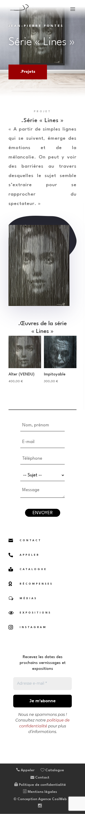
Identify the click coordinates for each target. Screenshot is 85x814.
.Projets (27, 72)
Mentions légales (42, 792)
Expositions (35, 613)
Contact (31, 540)
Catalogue (33, 569)
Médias (28, 598)
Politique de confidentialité (42, 785)
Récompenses (36, 584)
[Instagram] (40, 806)
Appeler (27, 770)
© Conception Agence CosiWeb (40, 799)
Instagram (33, 627)
